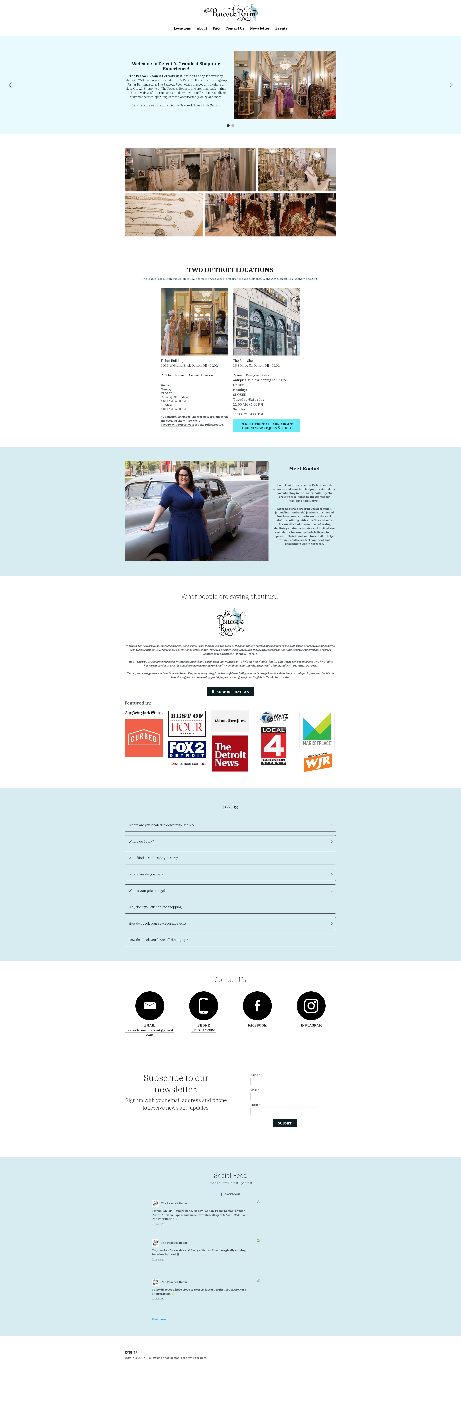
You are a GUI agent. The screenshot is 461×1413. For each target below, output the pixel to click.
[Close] (274, 675)
